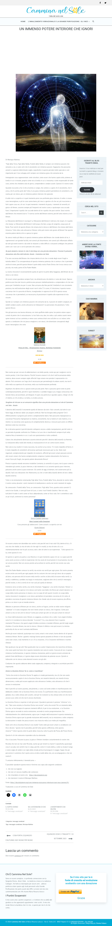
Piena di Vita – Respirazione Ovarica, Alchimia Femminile (39, 348)
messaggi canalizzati (18, 821)
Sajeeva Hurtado (39, 345)
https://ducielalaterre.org (38, 775)
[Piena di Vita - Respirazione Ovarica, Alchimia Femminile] (39, 329)
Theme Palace (101, 923)
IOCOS (90, 922)
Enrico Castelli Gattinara (39, 518)
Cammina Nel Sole (18, 922)
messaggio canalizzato (15, 824)
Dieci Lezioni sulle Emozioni (39, 521)
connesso (17, 856)
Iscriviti (87, 190)
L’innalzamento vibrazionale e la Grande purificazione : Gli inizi (58, 21)
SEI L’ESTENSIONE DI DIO (37, 807)
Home (23, 21)
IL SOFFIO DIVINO (12, 807)
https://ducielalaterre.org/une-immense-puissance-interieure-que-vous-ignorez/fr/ (39, 782)
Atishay (39, 351)
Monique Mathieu (28, 824)
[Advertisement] (56, 53)
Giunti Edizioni (39, 528)
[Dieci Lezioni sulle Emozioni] (39, 501)
